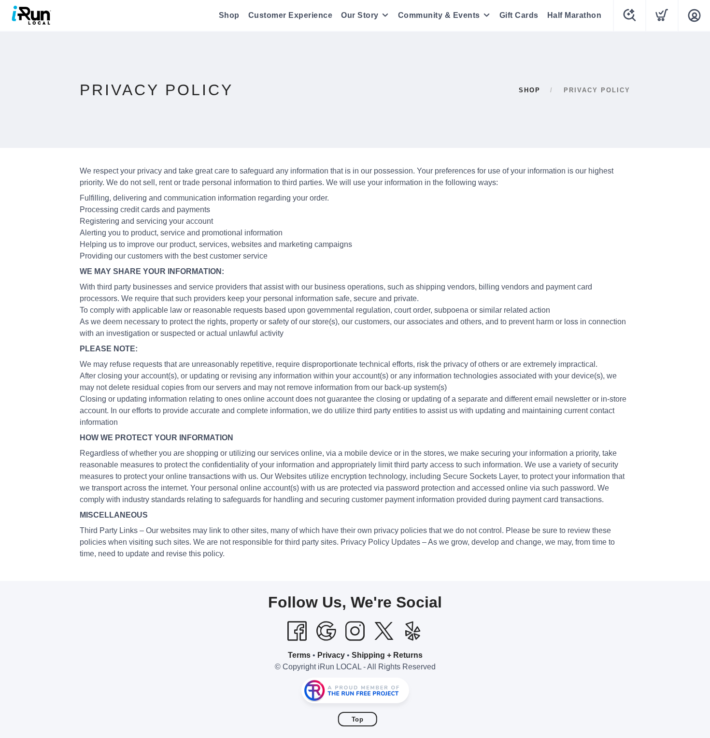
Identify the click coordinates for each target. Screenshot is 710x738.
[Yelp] (412, 631)
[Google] (326, 631)
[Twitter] (383, 631)
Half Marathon (574, 15)
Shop (229, 15)
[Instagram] (355, 631)
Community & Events (439, 15)
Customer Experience (290, 15)
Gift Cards (519, 15)
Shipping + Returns (387, 655)
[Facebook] (297, 631)
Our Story (360, 15)
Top (358, 719)
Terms (299, 655)
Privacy (331, 655)
